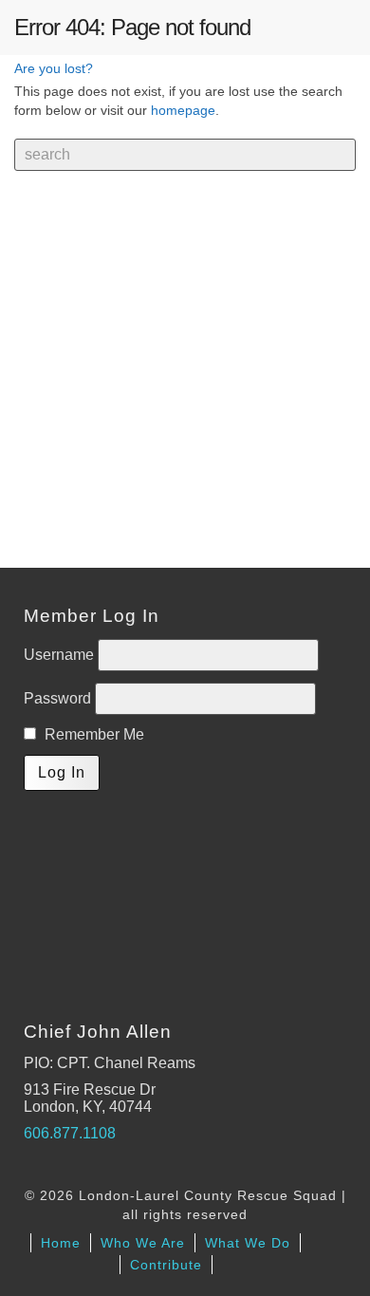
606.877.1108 (70, 1133)
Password (59, 698)
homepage (183, 110)
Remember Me (92, 734)
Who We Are (143, 1242)
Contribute (166, 1264)
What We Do (247, 1242)
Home (61, 1242)
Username (61, 655)
